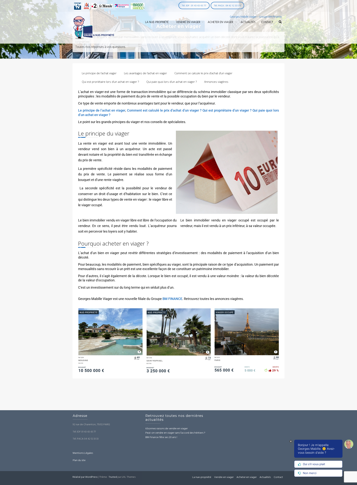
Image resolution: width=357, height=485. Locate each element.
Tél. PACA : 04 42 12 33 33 (227, 5)
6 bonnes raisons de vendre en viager (166, 429)
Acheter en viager (220, 22)
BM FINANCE (172, 299)
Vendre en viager (188, 22)
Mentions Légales (83, 453)
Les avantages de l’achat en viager (145, 73)
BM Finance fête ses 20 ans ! (161, 437)
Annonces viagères (216, 82)
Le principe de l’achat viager (99, 73)
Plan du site (79, 460)
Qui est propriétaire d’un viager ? (227, 110)
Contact (267, 22)
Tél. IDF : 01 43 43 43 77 (194, 5)
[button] (280, 22)
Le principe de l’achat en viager (101, 110)
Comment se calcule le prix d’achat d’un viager (203, 73)
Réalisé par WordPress (85, 477)
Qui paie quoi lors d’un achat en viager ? (171, 82)
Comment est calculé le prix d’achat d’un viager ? (164, 110)
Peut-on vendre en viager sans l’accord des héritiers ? (175, 433)
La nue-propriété (157, 22)
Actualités (248, 22)
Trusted (113, 477)
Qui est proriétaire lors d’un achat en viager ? (110, 82)
